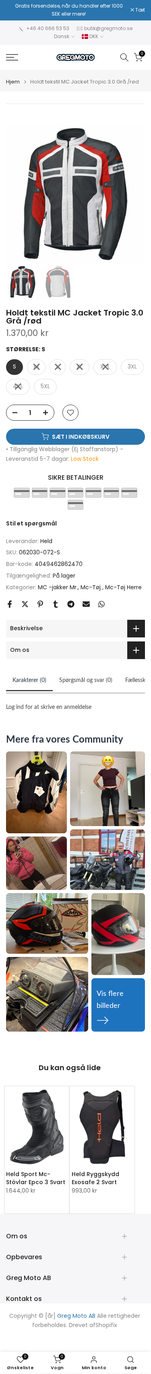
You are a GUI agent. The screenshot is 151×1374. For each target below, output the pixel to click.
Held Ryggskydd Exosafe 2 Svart (95, 1178)
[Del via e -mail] (86, 604)
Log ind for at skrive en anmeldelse (48, 707)
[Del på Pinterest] (40, 604)
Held (46, 541)
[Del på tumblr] (55, 604)
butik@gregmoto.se (108, 28)
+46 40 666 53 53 (47, 28)
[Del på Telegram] (70, 604)
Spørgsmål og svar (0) (85, 680)
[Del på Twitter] (25, 604)
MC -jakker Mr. (58, 587)
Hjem (13, 81)
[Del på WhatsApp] (101, 604)
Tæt (139, 10)
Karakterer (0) (29, 680)
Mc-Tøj (91, 587)
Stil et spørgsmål (31, 523)
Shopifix (106, 1325)
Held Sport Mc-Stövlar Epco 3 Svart (35, 1178)
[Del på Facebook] (9, 604)
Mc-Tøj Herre (123, 587)
